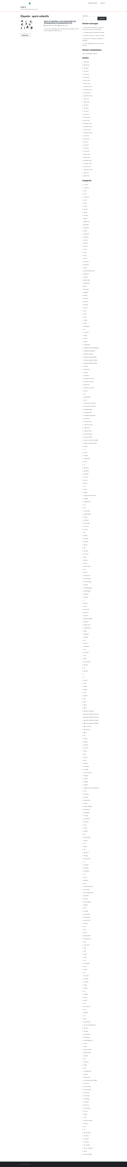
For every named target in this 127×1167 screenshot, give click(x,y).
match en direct (88, 772)
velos (85, 1117)
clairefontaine (87, 397)
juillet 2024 (86, 139)
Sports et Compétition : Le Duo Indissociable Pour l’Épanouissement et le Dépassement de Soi (60, 22)
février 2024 (87, 154)
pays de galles (87, 902)
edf (84, 486)
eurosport (86, 520)
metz (85, 791)
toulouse (86, 1055)
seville (85, 1000)
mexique (86, 797)
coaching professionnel (89, 415)
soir (85, 1015)
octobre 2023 (87, 166)
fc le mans (86, 526)
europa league (87, 514)
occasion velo (87, 858)
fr (84, 600)
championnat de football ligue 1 (91, 347)
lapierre (86, 680)
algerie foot (87, 221)
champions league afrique (90, 357)
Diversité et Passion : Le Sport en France (94, 35)
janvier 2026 (87, 83)
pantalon (86, 880)
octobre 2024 (87, 129)
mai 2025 (86, 108)
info (85, 649)
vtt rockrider (87, 1145)
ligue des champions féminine (91, 717)
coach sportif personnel (90, 406)
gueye (85, 631)
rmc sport (86, 975)
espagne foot (87, 501)
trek (85, 1058)
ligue (85, 701)
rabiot (85, 957)
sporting (86, 1031)
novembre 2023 (88, 163)
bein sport (86, 289)
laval (85, 683)
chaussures (86, 384)
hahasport (86, 634)
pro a (85, 929)
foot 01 (85, 572)
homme (86, 643)
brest (85, 317)
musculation (87, 818)
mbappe (86, 775)
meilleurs (86, 785)
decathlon (86, 471)
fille (84, 548)
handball (86, 637)
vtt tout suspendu (88, 1148)
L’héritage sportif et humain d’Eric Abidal (94, 32)
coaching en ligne (88, 409)
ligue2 (85, 732)
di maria (86, 477)
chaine (85, 338)
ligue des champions (89, 711)
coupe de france (88, 431)
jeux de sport (87, 661)
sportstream (87, 1034)
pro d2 (85, 932)
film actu (86, 551)
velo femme (87, 1095)
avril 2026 (86, 74)
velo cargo (86, 1083)
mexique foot (87, 800)
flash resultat (87, 566)
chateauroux (87, 369)
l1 (84, 677)
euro (85, 508)
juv (84, 668)
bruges (85, 320)
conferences (87, 428)
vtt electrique (87, 1132)
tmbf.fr (23, 7)
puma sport (87, 945)
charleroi (86, 366)
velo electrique (87, 1089)
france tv (86, 612)
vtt (84, 1129)
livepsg (85, 741)
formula (86, 597)
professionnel (87, 935)
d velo (85, 461)
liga (84, 698)
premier (86, 923)
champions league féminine (90, 363)
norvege (86, 855)
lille (84, 735)
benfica (85, 295)
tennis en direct (88, 1049)
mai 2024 (86, 145)
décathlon (86, 474)
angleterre (86, 234)
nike (85, 849)
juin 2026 (86, 68)
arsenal (85, 240)
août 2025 (86, 99)
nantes (85, 828)
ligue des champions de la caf (91, 714)
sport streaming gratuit (90, 1025)
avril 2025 (86, 111)
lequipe (85, 695)
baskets (86, 277)
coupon (85, 446)
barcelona (86, 261)
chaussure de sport (89, 381)
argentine (86, 237)
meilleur (86, 778)
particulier (86, 895)
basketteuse (87, 283)
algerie (85, 218)
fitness (85, 563)
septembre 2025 (88, 95)
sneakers (86, 1012)
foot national (87, 575)
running (85, 988)
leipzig (85, 689)
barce (85, 258)
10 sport (86, 184)
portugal (86, 911)
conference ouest (88, 424)
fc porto (86, 529)
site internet (87, 1006)
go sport (86, 615)
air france (86, 215)
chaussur (86, 372)
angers (85, 231)
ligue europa (87, 729)
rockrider (86, 982)
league (85, 686)
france (85, 606)
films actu (86, 554)
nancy (85, 825)
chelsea (86, 391)
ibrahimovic (86, 646)
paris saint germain (88, 892)
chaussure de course (89, 378)
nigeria (85, 846)
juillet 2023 (86, 175)
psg (85, 942)
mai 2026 (86, 71)
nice (85, 843)
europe (85, 517)
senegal (86, 994)
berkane (86, 301)
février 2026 (87, 80)
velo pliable (86, 1099)
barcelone (86, 264)
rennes (85, 969)
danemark (86, 468)
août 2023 (86, 172)
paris (85, 883)
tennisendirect (87, 1052)
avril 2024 (86, 148)
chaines (85, 341)
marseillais (86, 766)
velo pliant (86, 1102)
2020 (85, 194)
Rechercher (85, 16)
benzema (86, 298)
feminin (85, 535)
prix (85, 926)
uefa (85, 1068)
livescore (86, 748)
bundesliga (86, 326)
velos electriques (88, 1120)
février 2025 (87, 117)
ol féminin (86, 868)
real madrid (86, 963)
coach (85, 400)
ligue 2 (85, 708)
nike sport (86, 852)
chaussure (86, 375)
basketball (86, 274)
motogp (86, 815)
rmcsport (86, 978)
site (85, 1003)
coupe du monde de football (91, 440)
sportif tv (86, 1028)
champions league (88, 354)
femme (85, 544)
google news (87, 624)
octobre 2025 (87, 92)
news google (87, 837)
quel (85, 951)
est (84, 504)
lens (85, 692)
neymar (86, 840)
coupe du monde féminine (90, 443)
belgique (86, 292)
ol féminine (86, 871)
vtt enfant (86, 1139)
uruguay (86, 1074)
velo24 (85, 1114)
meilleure (86, 781)
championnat (87, 344)
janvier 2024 (87, 157)
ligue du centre (87, 726)
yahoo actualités (88, 1154)
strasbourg (86, 1037)
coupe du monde (88, 437)
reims (85, 966)
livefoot (86, 738)
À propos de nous (93, 3)
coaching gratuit (88, 412)
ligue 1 (85, 705)
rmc (85, 972)
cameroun (86, 332)
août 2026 (86, 62)
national (86, 831)
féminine (86, 538)
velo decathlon (87, 1086)
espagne (86, 498)
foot (85, 569)
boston (85, 307)
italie (85, 655)
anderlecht (86, 227)
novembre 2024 (88, 126)
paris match (87, 889)
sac (84, 991)
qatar (85, 948)
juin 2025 (86, 105)
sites (85, 1009)
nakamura (86, 821)
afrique (85, 212)
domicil (85, 483)
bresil (85, 314)
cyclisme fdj (87, 458)
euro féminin (87, 511)
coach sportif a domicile (90, 403)
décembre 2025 (88, 86)
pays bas (86, 898)
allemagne (86, 224)
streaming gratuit (88, 1040)
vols (85, 1126)
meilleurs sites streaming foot (91, 788)
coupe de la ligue (88, 434)
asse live (86, 243)
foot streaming (87, 581)
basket (85, 267)
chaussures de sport (89, 387)
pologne (86, 905)
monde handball (88, 806)
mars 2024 (86, 151)
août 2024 (86, 135)
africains (86, 209)
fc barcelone (87, 523)
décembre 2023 (88, 160)
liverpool (86, 745)
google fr (86, 621)
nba (85, 834)
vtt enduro (86, 1135)
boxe (85, 311)
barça (85, 255)
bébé (85, 286)
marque (86, 763)
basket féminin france (89, 271)
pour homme (87, 920)
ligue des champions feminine (91, 720)
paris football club (88, 886)
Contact (102, 3)
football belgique (88, 588)
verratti (86, 1123)
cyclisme (86, 455)
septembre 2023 (88, 169)
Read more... (25, 35)
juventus (86, 671)
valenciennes (87, 1077)
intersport (86, 652)
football (86, 584)
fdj (84, 532)
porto (85, 908)
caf (84, 329)
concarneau (86, 418)
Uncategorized (87, 1071)
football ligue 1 (87, 591)
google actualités (88, 618)
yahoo (85, 1151)
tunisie (85, 1065)
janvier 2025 (87, 120)
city (84, 394)
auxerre (86, 246)
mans (85, 760)
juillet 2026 (86, 65)
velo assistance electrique (90, 1080)
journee (86, 665)
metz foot (86, 794)
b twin (85, 249)
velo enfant (86, 1092)
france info (86, 609)
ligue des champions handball (91, 723)
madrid (85, 757)
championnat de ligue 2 (89, 351)
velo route (86, 1105)
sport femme (87, 1022)
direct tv (86, 480)
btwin (85, 323)
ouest (85, 877)
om (84, 874)
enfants (86, 492)
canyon (85, 335)
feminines (86, 541)
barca (85, 252)
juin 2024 (86, 142)
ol (84, 861)
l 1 (84, 674)
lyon (85, 754)
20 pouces (86, 187)
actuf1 (85, 203)
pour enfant (87, 914)
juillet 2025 (86, 102)
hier (85, 640)
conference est (87, 421)
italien (85, 658)
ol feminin (86, 865)
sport (85, 1018)
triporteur (86, 1062)
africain (85, 206)
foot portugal (87, 578)
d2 (84, 464)
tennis (85, 1046)
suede (85, 1043)
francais (86, 603)
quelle (85, 954)
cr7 (84, 449)
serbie (85, 997)
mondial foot (87, 809)
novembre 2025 (88, 89)
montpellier (86, 812)
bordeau (86, 304)
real (85, 960)
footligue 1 (86, 594)
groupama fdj (87, 628)
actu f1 (85, 200)
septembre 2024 (88, 132)
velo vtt (86, 1111)
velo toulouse (87, 1108)
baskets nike (87, 280)
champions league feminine (90, 360)
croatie (85, 452)
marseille (86, 769)
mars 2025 (86, 114)
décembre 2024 (88, 123)
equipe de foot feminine (90, 495)
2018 (85, 190)
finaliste (86, 560)
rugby (85, 985)
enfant (85, 489)
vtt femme (86, 1142)
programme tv (87, 938)
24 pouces (86, 197)
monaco (86, 803)
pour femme (87, 917)
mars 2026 (86, 77)
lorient (85, 751)
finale (85, 557)
